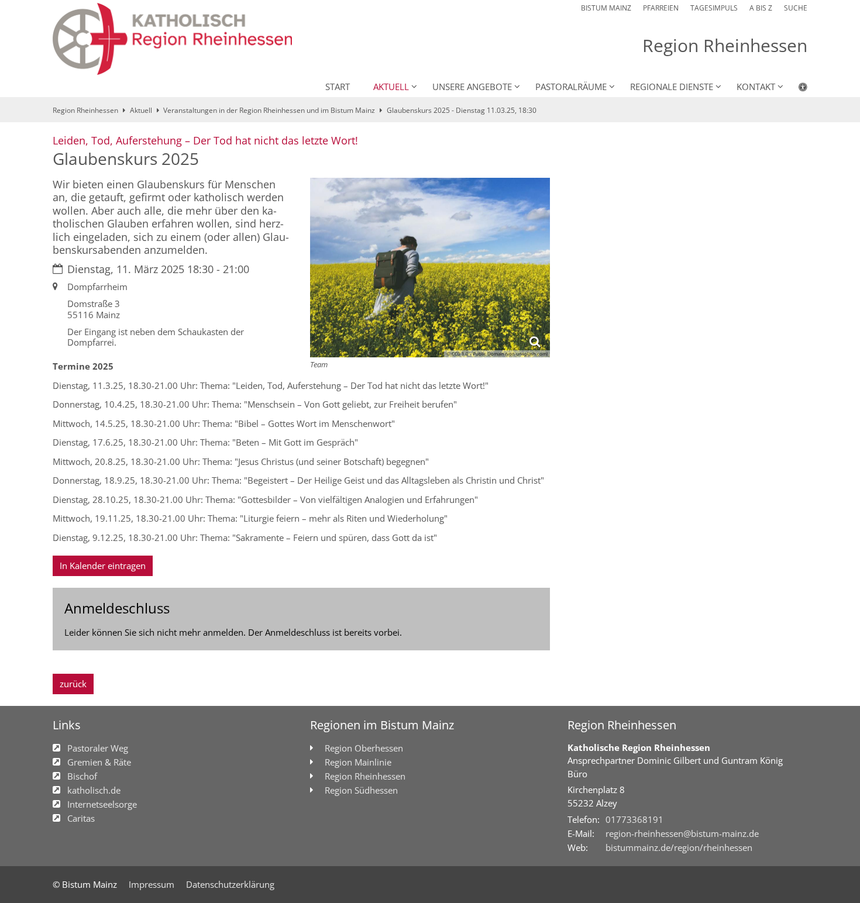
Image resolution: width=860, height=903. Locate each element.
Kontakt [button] (756, 86)
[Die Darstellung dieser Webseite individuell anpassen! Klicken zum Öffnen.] (795, 89)
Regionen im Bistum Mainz (382, 725)
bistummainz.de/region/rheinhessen (679, 847)
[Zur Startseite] (172, 39)
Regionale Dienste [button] (671, 86)
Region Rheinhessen (85, 110)
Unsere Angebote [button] (472, 86)
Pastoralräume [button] (571, 86)
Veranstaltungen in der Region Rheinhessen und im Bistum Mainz (269, 110)
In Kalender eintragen (103, 565)
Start (337, 86)
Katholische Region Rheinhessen (638, 747)
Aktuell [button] (391, 86)
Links (67, 725)
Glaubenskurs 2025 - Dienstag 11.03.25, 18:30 (461, 110)
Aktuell (141, 110)
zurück (73, 684)
